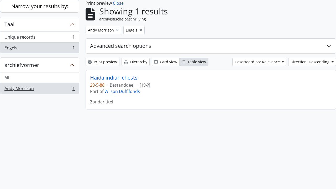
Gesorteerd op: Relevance (258, 61)
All (6, 78)
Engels (39, 49)
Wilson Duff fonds (122, 91)
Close (118, 3)
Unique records (39, 38)
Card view (168, 61)
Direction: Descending (310, 61)
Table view (196, 61)
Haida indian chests (114, 78)
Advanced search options (120, 45)
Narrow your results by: (39, 6)
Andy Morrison (39, 90)
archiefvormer (21, 65)
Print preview (105, 61)
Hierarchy (138, 61)
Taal (9, 24)
